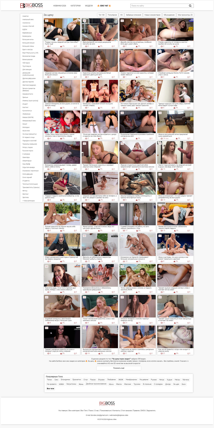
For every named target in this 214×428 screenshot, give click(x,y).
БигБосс (59, 361)
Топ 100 (101, 15)
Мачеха (186, 380)
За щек (176, 384)
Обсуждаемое (169, 15)
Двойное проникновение (96, 384)
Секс (56, 380)
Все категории (74, 411)
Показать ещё (118, 368)
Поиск (90, 411)
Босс (184, 384)
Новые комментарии (152, 15)
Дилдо (168, 384)
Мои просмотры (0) (185, 15)
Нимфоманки (131, 380)
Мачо (111, 384)
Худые (169, 380)
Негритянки (71, 384)
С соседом (158, 384)
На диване (144, 380)
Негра (161, 380)
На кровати (51, 384)
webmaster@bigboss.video (118, 415)
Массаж (127, 384)
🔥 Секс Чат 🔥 (104, 6)
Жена (81, 384)
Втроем (101, 380)
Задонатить (151, 411)
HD (121, 15)
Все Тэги (84, 411)
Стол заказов (126, 411)
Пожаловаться (105, 411)
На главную (63, 411)
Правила (136, 411)
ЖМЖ (120, 380)
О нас (97, 411)
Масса (119, 384)
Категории (76, 6)
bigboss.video (111, 419)
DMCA (143, 411)
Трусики (137, 384)
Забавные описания (133, 15)
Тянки (49, 380)
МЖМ (61, 384)
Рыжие (154, 380)
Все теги (50, 389)
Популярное (112, 15)
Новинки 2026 (59, 6)
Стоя (86, 380)
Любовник (111, 380)
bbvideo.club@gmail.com (99, 415)
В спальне (147, 384)
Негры (177, 380)
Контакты (116, 411)
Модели (89, 6)
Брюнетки (77, 380)
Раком (93, 380)
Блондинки (65, 380)
